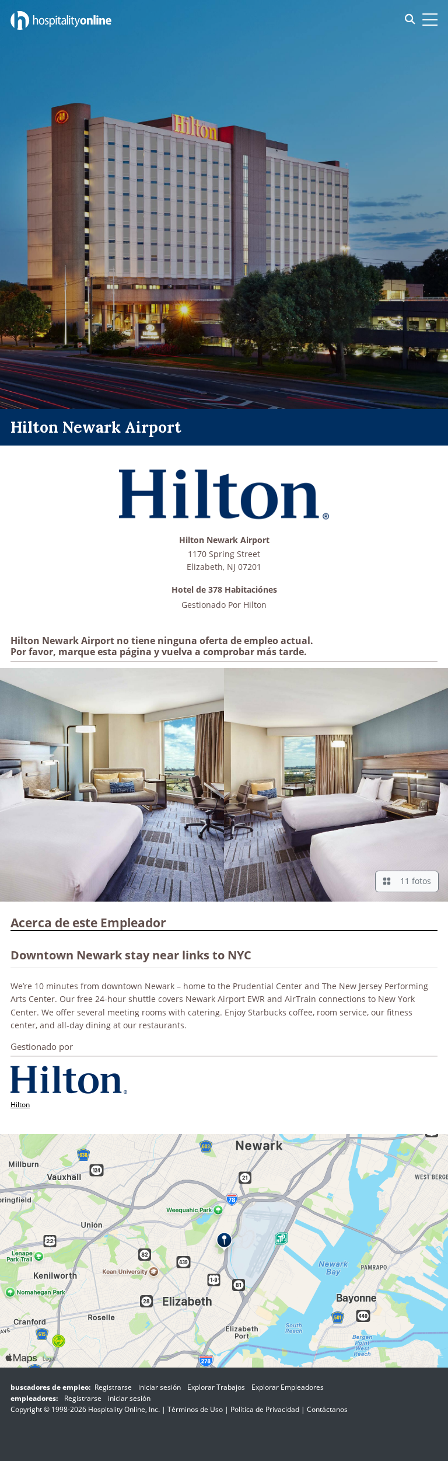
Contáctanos (327, 1409)
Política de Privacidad (264, 1409)
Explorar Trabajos (216, 1387)
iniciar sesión (159, 1387)
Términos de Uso (195, 1409)
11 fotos (413, 880)
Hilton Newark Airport (224, 540)
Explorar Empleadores (287, 1387)
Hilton (255, 604)
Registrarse (113, 1387)
